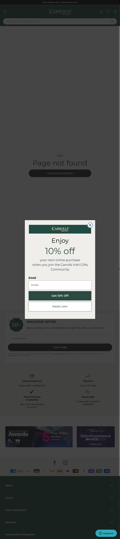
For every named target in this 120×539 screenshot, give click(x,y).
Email (32, 277)
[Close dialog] (90, 225)
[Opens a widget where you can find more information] (106, 533)
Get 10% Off (60, 295)
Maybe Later (60, 306)
